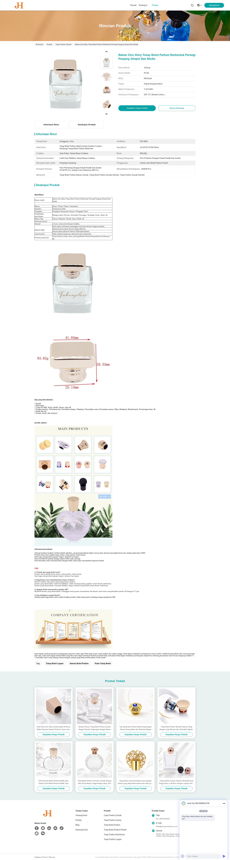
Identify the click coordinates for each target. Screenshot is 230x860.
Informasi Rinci (51, 124)
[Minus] (224, 803)
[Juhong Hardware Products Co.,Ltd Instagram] (43, 828)
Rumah (133, 5)
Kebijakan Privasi (40, 857)
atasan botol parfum (79, 663)
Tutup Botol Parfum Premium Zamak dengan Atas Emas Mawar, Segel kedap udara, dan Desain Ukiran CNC (95, 782)
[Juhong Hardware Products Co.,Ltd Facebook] (36, 828)
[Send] (224, 856)
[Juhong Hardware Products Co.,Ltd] (19, 5)
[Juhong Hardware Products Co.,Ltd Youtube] (55, 828)
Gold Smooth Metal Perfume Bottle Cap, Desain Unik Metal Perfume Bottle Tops (53, 782)
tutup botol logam (54, 663)
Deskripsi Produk (87, 124)
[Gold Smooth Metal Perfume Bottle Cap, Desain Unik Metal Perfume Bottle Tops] (53, 760)
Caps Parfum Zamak (63, 44)
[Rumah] (47, 816)
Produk (155, 5)
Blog (77, 825)
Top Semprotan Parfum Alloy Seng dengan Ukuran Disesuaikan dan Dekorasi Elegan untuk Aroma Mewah (135, 728)
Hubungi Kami (81, 830)
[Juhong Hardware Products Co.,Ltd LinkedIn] (49, 828)
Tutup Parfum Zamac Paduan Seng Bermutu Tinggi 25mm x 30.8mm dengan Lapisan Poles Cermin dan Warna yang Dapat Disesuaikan (176, 782)
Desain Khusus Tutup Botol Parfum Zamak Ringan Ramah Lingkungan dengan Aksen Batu (94, 728)
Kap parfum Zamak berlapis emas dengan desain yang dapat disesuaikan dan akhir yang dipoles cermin (135, 782)
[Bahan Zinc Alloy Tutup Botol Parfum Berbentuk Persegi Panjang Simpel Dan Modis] (66, 82)
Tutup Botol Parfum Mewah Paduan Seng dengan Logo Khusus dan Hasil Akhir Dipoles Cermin (176, 728)
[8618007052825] (36, 833)
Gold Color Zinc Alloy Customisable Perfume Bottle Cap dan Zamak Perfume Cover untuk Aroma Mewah (53, 728)
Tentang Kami (144, 5)
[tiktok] (61, 828)
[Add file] (182, 856)
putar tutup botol (103, 663)
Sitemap (52, 857)
